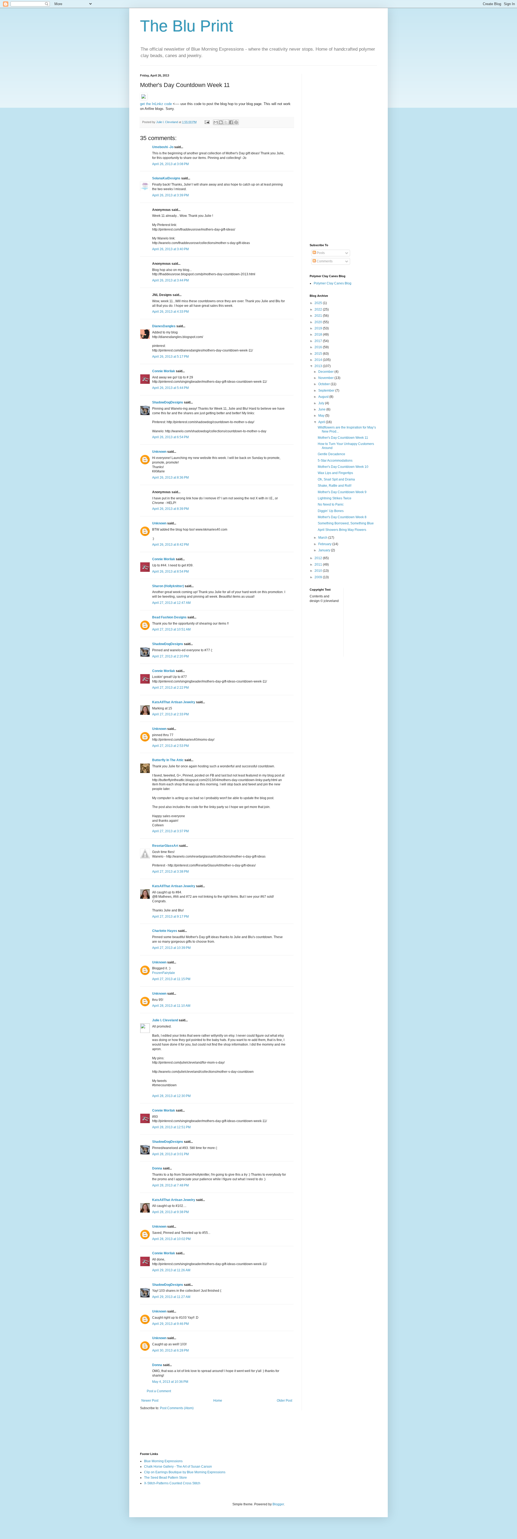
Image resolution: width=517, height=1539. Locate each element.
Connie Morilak (163, 371)
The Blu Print (186, 26)
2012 (319, 558)
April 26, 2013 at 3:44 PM (170, 280)
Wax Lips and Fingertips (335, 473)
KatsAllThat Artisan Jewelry (173, 702)
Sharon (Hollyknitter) (168, 586)
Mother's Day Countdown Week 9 (342, 492)
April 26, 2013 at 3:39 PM (170, 195)
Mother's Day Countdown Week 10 (343, 467)
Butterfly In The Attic (168, 760)
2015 (319, 354)
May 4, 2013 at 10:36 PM (170, 1382)
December (326, 372)
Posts (320, 253)
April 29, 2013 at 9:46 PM (170, 1324)
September (326, 390)
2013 (319, 366)
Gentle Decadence (331, 454)
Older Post (284, 1400)
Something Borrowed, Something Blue (346, 523)
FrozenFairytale (163, 973)
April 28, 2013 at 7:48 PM (170, 1185)
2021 (319, 316)
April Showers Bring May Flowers (342, 530)
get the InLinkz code (156, 104)
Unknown (159, 452)
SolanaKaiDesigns (166, 178)
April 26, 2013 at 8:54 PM (170, 571)
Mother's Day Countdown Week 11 (343, 438)
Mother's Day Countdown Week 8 (342, 517)
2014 (319, 360)
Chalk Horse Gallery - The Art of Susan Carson (178, 1466)
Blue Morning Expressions (163, 1461)
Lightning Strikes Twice (334, 498)
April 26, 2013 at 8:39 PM (170, 509)
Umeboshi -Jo (162, 147)
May (321, 415)
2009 (319, 577)
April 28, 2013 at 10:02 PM (171, 1239)
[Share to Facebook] (231, 122)
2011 (319, 564)
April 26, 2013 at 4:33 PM (170, 312)
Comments (324, 261)
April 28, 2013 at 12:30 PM (171, 1096)
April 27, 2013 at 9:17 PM (170, 916)
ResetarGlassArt (165, 846)
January (324, 550)
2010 (319, 571)
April (322, 422)
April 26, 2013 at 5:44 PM (170, 388)
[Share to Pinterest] (236, 122)
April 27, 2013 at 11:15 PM (171, 979)
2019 (319, 328)
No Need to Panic (331, 504)
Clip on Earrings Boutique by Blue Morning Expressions (184, 1472)
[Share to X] (226, 122)
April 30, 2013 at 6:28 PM (170, 1350)
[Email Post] (206, 122)
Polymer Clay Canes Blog (332, 283)
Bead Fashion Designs (169, 617)
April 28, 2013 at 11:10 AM (171, 1006)
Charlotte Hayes (164, 931)
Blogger (278, 1504)
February (325, 544)
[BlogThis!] (220, 122)
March (323, 537)
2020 (319, 322)
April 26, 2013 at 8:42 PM (170, 544)
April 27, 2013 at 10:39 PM (171, 948)
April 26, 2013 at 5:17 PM (170, 356)
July (321, 403)
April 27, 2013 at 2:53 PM (170, 746)
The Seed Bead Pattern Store (165, 1477)
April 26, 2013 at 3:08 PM (170, 164)
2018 (319, 334)
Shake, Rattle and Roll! (334, 486)
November (326, 378)
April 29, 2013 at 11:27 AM (171, 1297)
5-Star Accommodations (335, 460)
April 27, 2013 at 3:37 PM (170, 831)
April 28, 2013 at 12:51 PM (171, 1127)
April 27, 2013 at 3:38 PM (170, 871)
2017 (319, 341)
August (323, 397)
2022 (319, 309)
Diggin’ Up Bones (331, 511)
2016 (319, 347)
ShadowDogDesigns (167, 402)
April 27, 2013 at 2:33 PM (170, 714)
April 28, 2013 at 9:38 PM (170, 1212)
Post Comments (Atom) (177, 1408)
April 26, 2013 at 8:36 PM (170, 477)
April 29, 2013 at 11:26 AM (171, 1270)
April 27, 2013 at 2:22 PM (170, 688)
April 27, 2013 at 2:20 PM (170, 656)
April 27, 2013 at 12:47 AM (171, 603)
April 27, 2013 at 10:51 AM (171, 629)
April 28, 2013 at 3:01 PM (170, 1154)
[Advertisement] (343, 154)
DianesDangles (164, 326)
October (324, 384)
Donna (157, 1168)
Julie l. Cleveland (165, 1020)
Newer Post (149, 1400)
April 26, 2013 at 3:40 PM (170, 249)
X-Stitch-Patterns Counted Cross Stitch (172, 1483)
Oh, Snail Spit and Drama (336, 479)
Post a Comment (159, 1391)
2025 (319, 303)
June (322, 409)
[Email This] (215, 122)
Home (217, 1400)
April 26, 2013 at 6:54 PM (170, 437)
